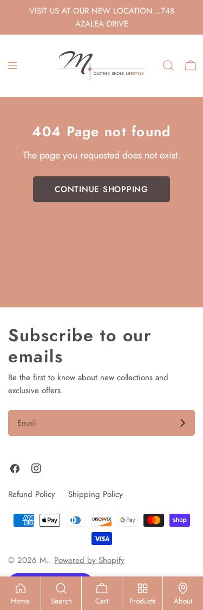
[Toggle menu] (12, 65)
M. (44, 560)
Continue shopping (101, 189)
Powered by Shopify (89, 560)
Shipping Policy (95, 494)
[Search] (168, 65)
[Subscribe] (182, 423)
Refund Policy (31, 494)
